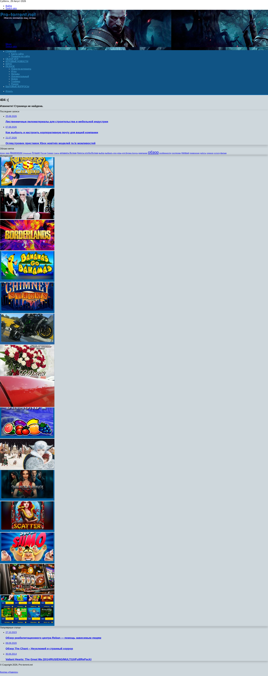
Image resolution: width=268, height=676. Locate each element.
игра (115, 153)
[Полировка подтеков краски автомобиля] (27, 406)
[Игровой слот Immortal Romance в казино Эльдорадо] (27, 500)
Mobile (14, 79)
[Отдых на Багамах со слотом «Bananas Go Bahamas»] (27, 281)
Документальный (20, 76)
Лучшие (36, 153)
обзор (153, 152)
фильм (223, 153)
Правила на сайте (20, 56)
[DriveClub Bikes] (27, 343)
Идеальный (27, 153)
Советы (56, 153)
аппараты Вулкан (68, 153)
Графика (15, 81)
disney (2, 153)
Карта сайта (17, 54)
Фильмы (15, 74)
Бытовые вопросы (17, 86)
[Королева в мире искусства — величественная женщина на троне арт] (27, 469)
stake (8, 153)
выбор (102, 153)
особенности (165, 153)
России (43, 153)
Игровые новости (17, 61)
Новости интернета (21, 69)
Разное (10, 66)
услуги (217, 153)
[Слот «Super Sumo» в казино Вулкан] (27, 562)
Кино (9, 64)
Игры (14, 71)
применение (195, 153)
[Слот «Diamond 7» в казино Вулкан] (27, 437)
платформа (176, 153)
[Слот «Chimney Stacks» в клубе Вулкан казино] (27, 312)
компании (142, 153)
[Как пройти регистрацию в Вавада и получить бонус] (27, 594)
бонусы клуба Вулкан (87, 153)
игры (119, 153)
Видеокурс (16, 153)
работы (203, 153)
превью (185, 153)
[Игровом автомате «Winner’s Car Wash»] (27, 187)
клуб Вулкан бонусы (130, 153)
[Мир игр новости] (18, 39)
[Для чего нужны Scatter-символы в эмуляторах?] (27, 531)
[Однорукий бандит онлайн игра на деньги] (27, 625)
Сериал (50, 153)
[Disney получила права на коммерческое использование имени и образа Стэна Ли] (27, 218)
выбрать (109, 153)
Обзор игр (12, 59)
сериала (210, 153)
